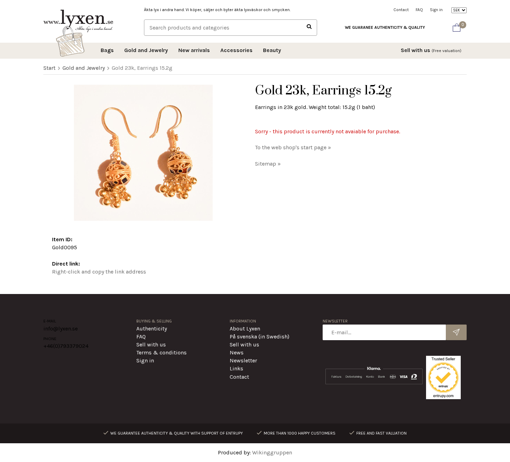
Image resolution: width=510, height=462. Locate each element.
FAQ (419, 9)
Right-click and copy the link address (99, 271)
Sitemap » (268, 163)
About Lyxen (245, 328)
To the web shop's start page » (293, 147)
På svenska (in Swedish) (259, 336)
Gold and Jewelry (146, 50)
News (237, 352)
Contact (401, 9)
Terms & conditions (161, 352)
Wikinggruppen (272, 452)
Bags (107, 50)
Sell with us (431, 50)
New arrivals (194, 50)
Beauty (272, 50)
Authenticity (151, 328)
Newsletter (243, 360)
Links (236, 368)
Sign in (436, 9)
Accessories (236, 50)
